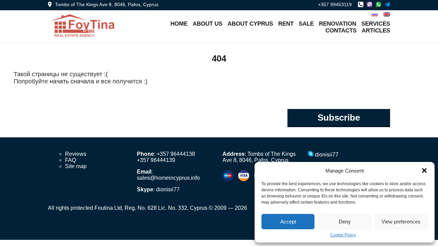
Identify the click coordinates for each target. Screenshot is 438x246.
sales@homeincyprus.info (168, 178)
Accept (288, 221)
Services (375, 23)
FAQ (70, 160)
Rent (286, 23)
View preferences (401, 221)
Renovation (337, 23)
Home (179, 23)
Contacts (341, 30)
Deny (345, 221)
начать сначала (72, 81)
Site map (76, 166)
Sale (306, 23)
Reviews (75, 154)
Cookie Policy (343, 235)
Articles (376, 30)
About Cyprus (250, 23)
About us (207, 23)
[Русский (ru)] (374, 14)
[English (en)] (386, 14)
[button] (424, 170)
